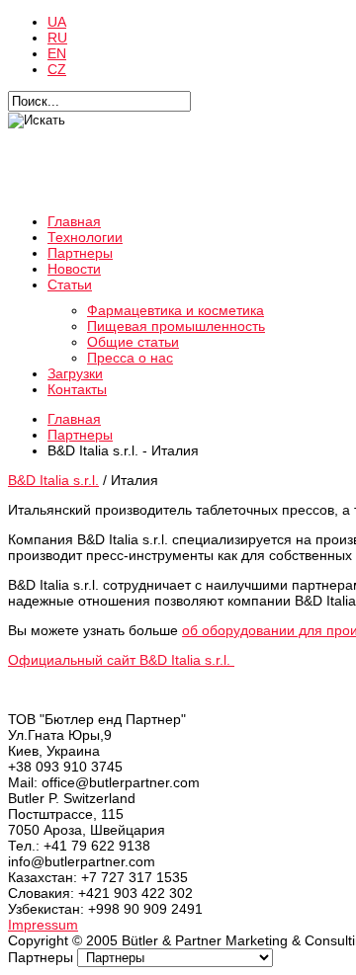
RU (57, 37)
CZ (56, 69)
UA (56, 22)
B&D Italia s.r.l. (53, 480)
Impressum (43, 925)
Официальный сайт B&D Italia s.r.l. (121, 660)
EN (56, 53)
